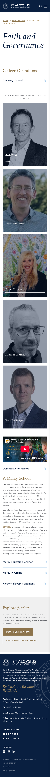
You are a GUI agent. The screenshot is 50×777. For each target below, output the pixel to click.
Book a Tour (10, 734)
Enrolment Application (21, 640)
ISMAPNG (7, 527)
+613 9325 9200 (13, 707)
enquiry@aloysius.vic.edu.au (21, 713)
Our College (18, 20)
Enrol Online (11, 738)
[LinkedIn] (14, 751)
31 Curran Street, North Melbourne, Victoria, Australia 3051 (23, 700)
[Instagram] (9, 751)
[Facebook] (4, 751)
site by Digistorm (9, 770)
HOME (5, 20)
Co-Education (11, 729)
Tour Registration (18, 631)
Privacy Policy (7, 767)
